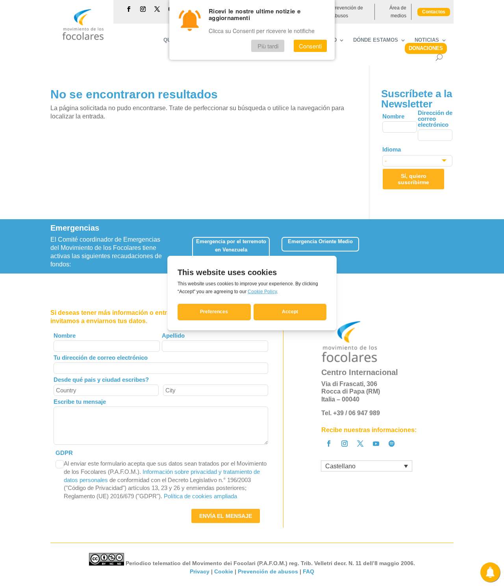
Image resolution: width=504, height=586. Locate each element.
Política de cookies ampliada (200, 496)
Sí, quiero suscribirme (413, 179)
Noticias (427, 40)
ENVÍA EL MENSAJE (225, 516)
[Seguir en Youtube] (376, 443)
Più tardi (268, 46)
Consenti (310, 46)
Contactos (433, 12)
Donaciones (426, 48)
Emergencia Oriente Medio (320, 241)
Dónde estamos (375, 40)
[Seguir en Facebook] (128, 9)
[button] (453, 245)
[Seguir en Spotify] (391, 443)
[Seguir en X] (157, 9)
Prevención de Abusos (347, 11)
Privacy (199, 571)
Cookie (223, 571)
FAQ (308, 571)
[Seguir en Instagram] (142, 9)
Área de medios (397, 11)
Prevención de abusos (268, 571)
